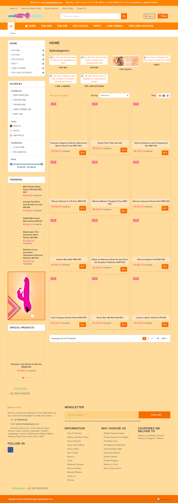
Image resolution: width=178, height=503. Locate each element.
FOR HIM (19, 105)
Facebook (10, 450)
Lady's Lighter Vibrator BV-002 (151, 317)
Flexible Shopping (111, 460)
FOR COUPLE (20, 95)
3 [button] (30, 378)
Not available (19, 152)
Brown (17, 126)
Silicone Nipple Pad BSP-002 (151, 259)
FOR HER (19, 100)
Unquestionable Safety (113, 449)
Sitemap (70, 480)
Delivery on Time (110, 464)
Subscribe (155, 414)
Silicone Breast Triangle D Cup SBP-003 (110, 202)
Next (165, 339)
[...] (54, 416)
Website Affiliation (74, 472)
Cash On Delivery (74, 433)
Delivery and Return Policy (78, 437)
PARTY (18, 114)
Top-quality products (112, 453)
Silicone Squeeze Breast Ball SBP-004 (151, 201)
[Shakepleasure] (26, 16)
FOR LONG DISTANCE (94, 86)
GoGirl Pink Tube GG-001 (109, 143)
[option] (26, 354)
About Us (13, 8)
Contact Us (81, 8)
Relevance (105, 95)
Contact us (71, 476)
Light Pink (18, 135)
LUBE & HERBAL (22, 109)
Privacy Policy (73, 449)
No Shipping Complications (114, 445)
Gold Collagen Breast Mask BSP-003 (68, 317)
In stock (18, 147)
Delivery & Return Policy (31, 8)
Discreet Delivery (111, 457)
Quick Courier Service (112, 468)
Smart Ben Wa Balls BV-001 (110, 317)
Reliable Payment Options (114, 433)
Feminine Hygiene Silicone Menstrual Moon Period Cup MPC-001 (68, 144)
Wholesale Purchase (75, 464)
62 (158, 338)
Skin (16, 131)
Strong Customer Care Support (116, 437)
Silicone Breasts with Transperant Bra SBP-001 (151, 144)
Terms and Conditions (76, 445)
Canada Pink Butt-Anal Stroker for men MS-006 (33, 204)
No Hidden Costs (110, 441)
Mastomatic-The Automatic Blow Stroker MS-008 (30, 235)
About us (70, 457)
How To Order (67, 8)
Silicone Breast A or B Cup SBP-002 (68, 201)
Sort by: (94, 95)
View (153, 95)
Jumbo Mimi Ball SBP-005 (68, 259)
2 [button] (26, 378)
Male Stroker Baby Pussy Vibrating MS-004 (32, 189)
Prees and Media (74, 468)
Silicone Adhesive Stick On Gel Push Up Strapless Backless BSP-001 (110, 260)
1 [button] (23, 378)
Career (69, 460)
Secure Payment (51, 8)
